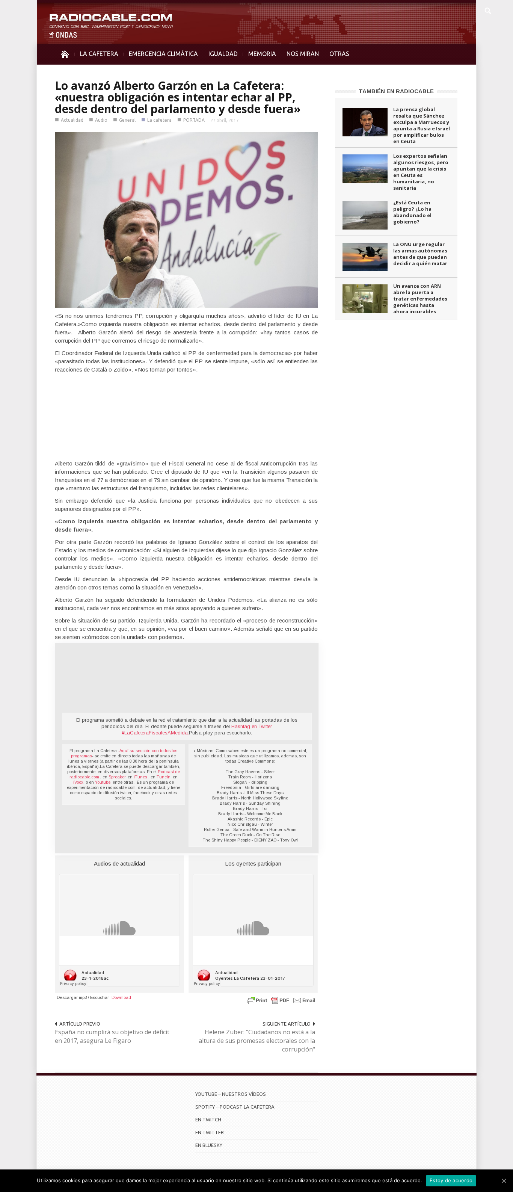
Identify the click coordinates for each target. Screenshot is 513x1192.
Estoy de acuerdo (451, 1180)
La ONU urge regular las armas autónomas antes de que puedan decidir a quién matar (420, 254)
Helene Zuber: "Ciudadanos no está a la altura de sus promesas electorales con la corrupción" (257, 1040)
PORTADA (194, 120)
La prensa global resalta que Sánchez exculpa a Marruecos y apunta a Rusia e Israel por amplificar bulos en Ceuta (421, 125)
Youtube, (103, 782)
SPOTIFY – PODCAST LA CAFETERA (235, 1106)
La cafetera (159, 120)
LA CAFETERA (99, 53)
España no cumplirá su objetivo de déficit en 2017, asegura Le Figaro (112, 1036)
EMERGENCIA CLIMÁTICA (163, 53)
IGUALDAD (223, 53)
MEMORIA (262, 53)
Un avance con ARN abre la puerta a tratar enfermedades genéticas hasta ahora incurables (420, 299)
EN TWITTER (209, 1132)
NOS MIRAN (303, 53)
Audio (101, 120)
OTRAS (339, 53)
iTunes (141, 777)
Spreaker (117, 777)
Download (121, 997)
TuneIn (163, 777)
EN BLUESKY (208, 1145)
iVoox (78, 782)
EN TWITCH (208, 1119)
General (127, 120)
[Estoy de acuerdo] (503, 1180)
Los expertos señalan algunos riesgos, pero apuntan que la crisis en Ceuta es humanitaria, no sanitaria (420, 172)
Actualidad (72, 120)
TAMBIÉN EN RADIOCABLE (396, 91)
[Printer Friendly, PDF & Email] (281, 1000)
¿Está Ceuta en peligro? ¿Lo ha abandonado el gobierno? (412, 212)
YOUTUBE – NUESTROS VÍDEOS (230, 1094)
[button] (487, 10)
